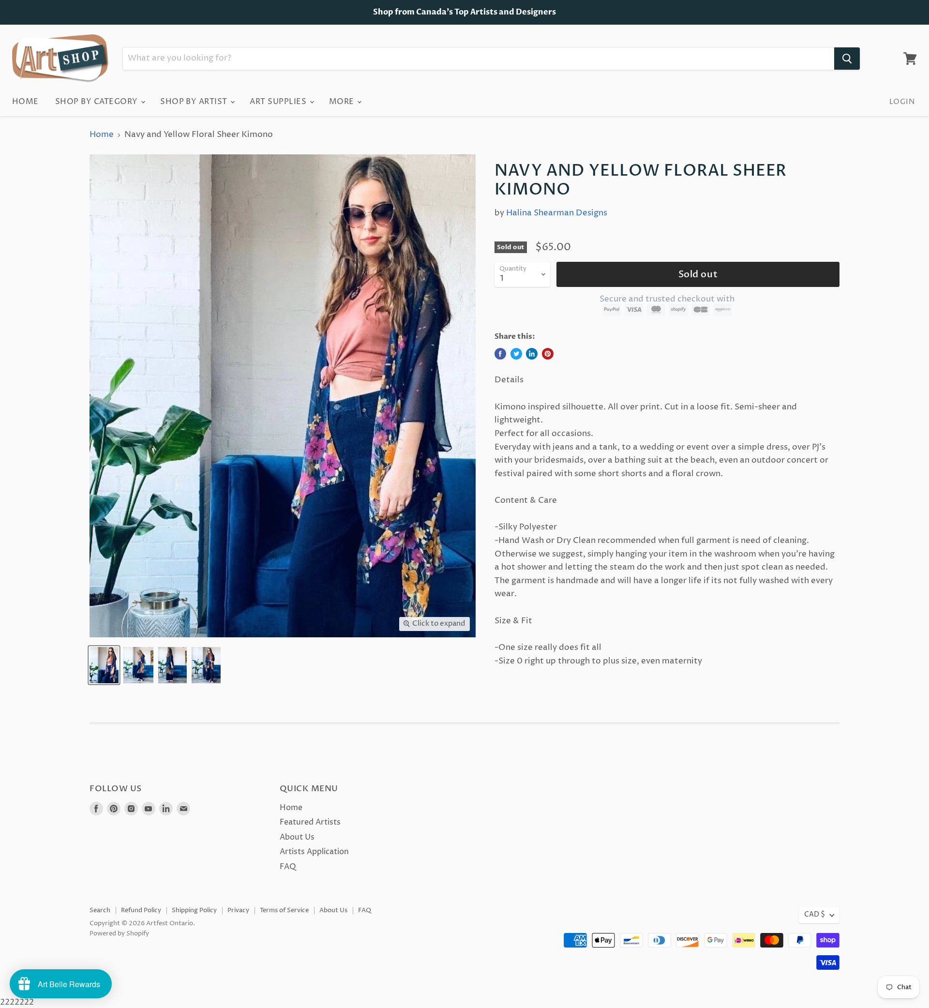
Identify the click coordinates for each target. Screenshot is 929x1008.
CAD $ (814, 914)
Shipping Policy (194, 910)
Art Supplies (279, 101)
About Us (297, 837)
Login (901, 102)
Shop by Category (97, 101)
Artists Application (314, 851)
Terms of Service (284, 910)
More (342, 101)
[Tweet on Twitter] (516, 354)
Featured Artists (310, 822)
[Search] (847, 58)
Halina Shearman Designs (556, 213)
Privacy (238, 910)
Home (25, 101)
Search (100, 910)
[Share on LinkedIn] (532, 354)
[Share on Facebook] (500, 354)
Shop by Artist (194, 101)
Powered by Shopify (119, 933)
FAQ (288, 866)
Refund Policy (141, 910)
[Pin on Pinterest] (548, 354)
